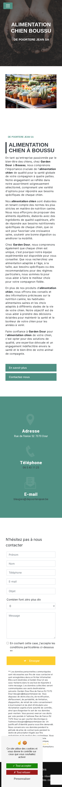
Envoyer (34, 660)
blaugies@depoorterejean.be (31, 499)
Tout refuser (23, 772)
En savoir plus (18, 367)
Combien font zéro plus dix (24, 599)
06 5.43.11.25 (31, 467)
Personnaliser (22, 778)
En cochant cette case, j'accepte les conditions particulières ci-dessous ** (32, 647)
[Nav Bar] (8, 5)
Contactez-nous (19, 377)
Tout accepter (23, 765)
